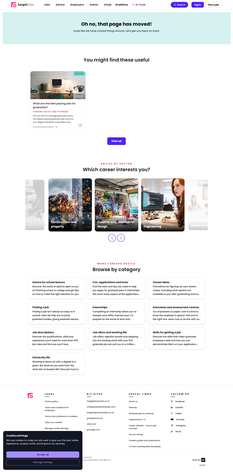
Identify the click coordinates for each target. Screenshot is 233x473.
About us (133, 401)
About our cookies (53, 422)
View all (116, 141)
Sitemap (133, 407)
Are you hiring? (136, 434)
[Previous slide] (112, 238)
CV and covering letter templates (145, 446)
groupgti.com (93, 430)
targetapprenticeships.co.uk (100, 412)
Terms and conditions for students (61, 416)
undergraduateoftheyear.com (101, 407)
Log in (197, 4)
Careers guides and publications (144, 440)
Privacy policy (51, 401)
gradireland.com (95, 418)
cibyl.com (91, 424)
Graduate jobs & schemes (141, 413)
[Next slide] (121, 238)
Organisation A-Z (137, 419)
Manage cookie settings (56, 428)
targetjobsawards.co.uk (98, 401)
